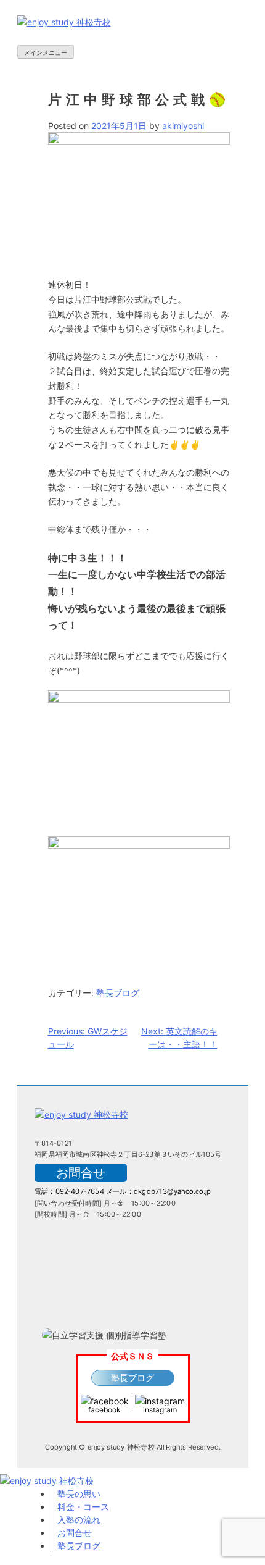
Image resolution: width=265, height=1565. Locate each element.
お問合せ (80, 1172)
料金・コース (83, 1506)
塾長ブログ (117, 993)
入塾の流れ (78, 1519)
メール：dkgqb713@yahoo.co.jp (158, 1191)
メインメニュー (45, 52)
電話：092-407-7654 (69, 1191)
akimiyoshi (183, 125)
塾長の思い (78, 1493)
